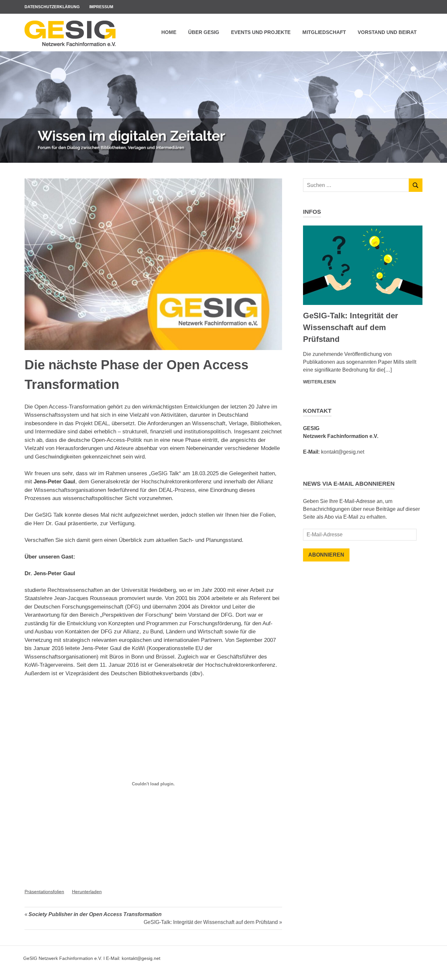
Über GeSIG (203, 32)
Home (168, 32)
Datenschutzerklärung (52, 7)
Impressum (101, 7)
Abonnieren (326, 555)
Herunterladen (87, 891)
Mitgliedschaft (324, 32)
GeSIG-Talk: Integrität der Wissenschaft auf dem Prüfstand (211, 922)
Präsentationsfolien (44, 891)
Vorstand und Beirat (387, 32)
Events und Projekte (261, 32)
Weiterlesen (319, 381)
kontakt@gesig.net (342, 452)
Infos (312, 212)
